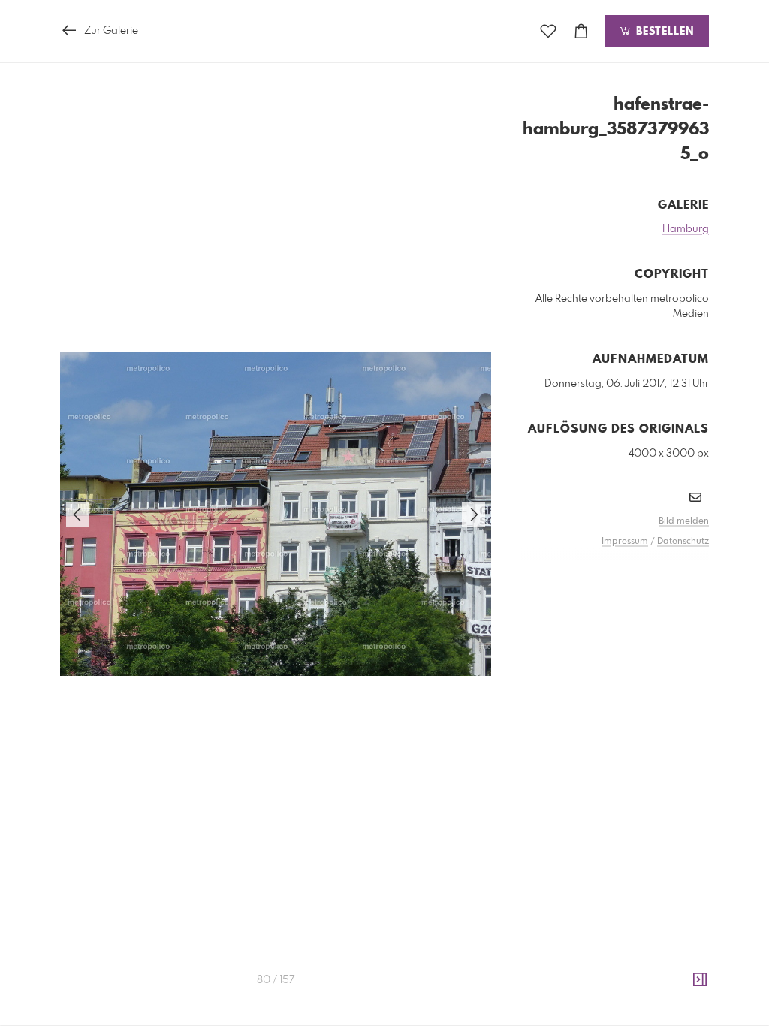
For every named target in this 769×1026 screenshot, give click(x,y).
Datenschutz (683, 541)
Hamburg (685, 229)
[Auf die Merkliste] (548, 31)
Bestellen (663, 31)
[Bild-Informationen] (700, 980)
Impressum (625, 541)
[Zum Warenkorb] (581, 31)
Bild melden (684, 521)
